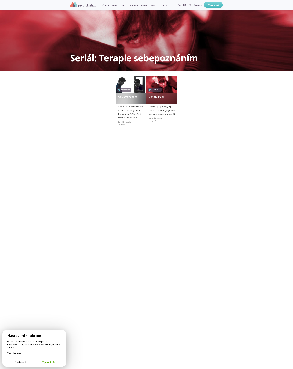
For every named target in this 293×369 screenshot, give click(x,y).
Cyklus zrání (156, 96)
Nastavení (20, 362)
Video (123, 5)
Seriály (144, 5)
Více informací (13, 352)
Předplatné (213, 5)
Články (105, 5)
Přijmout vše (48, 362)
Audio (115, 5)
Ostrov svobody (127, 96)
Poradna (134, 5)
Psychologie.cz (83, 5)
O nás (161, 5)
